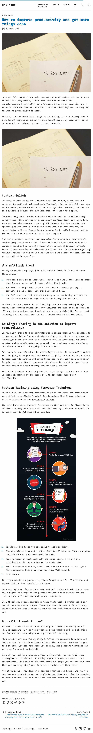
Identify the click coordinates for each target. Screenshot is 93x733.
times (70, 201)
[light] (89, 5)
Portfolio (43, 5)
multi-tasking (10, 692)
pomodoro (25, 692)
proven (56, 201)
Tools (56, 5)
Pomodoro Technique (43, 399)
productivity (38, 692)
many (63, 201)
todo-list (52, 692)
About (66, 5)
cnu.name (9, 5)
